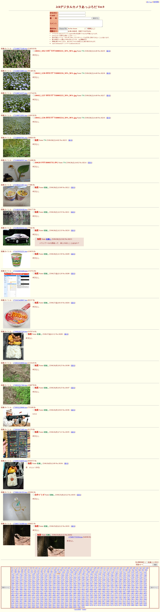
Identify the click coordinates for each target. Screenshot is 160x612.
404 (83, 589)
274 (91, 581)
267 (62, 581)
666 (74, 605)
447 (124, 591)
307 (91, 583)
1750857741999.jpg (20, 523)
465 (62, 593)
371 (83, 587)
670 (91, 605)
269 (70, 581)
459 (37, 593)
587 (21, 601)
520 (17, 597)
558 (37, 599)
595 (54, 601)
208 (91, 578)
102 (63, 572)
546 (124, 597)
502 (79, 595)
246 (112, 580)
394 (41, 589)
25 (85, 568)
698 (70, 607)
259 (29, 581)
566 (70, 599)
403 (79, 589)
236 (70, 580)
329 (46, 585)
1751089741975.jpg (20, 93)
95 (38, 572)
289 (17, 583)
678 (124, 605)
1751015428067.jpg (20, 300)
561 (50, 599)
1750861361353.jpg (20, 492)
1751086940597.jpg (20, 160)
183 (124, 576)
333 (62, 585)
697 (66, 607)
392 (33, 589)
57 (51, 570)
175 (91, 576)
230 (46, 580)
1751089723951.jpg (20, 115)
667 (79, 605)
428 (46, 591)
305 (83, 583)
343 (103, 585)
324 (25, 585)
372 (87, 587)
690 (37, 607)
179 (108, 576)
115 (116, 572)
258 (25, 581)
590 (33, 601)
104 (71, 572)
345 (112, 585)
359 (33, 587)
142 (91, 574)
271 (79, 581)
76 (113, 570)
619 (17, 603)
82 (133, 570)
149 (120, 574)
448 (128, 591)
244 (103, 580)
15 (52, 568)
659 (46, 605)
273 (87, 581)
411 (112, 589)
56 (48, 570)
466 (66, 593)
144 (99, 574)
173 (83, 576)
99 (51, 572)
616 (141, 601)
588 (25, 601)
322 (17, 585)
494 (46, 595)
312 (112, 583)
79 (123, 570)
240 (87, 580)
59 (58, 570)
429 (50, 591)
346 (116, 585)
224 (21, 580)
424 (29, 591)
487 (17, 595)
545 (120, 597)
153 (137, 574)
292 (29, 583)
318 (136, 583)
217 (128, 578)
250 (128, 580)
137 (70, 574)
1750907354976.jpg (20, 461)
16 (56, 568)
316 (128, 583)
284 (132, 581)
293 (33, 583)
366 (62, 587)
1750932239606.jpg (20, 407)
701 (83, 607)
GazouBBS (77, 609)
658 (41, 605)
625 (41, 603)
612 (124, 601)
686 (21, 607)
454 (17, 593)
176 (95, 576)
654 (25, 605)
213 (112, 578)
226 (29, 580)
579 (124, 599)
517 (141, 595)
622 (29, 603)
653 (21, 605)
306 (87, 583)
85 (143, 570)
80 (126, 570)
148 (116, 574)
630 (62, 603)
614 (132, 601)
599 (70, 601)
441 (99, 591)
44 (147, 568)
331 (54, 585)
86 (146, 570)
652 (17, 605)
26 (88, 568)
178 (103, 576)
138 (74, 574)
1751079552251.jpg (20, 251)
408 (99, 589)
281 (120, 581)
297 (50, 583)
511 (116, 595)
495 (50, 595)
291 (25, 583)
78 (120, 570)
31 (105, 568)
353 (145, 585)
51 (32, 570)
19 (65, 568)
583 (141, 599)
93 (32, 572)
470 (83, 593)
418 (141, 589)
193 (29, 578)
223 (17, 580)
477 (112, 593)
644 (120, 603)
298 (54, 583)
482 (132, 593)
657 (37, 605)
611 (120, 601)
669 (87, 605)
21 (72, 568)
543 (112, 597)
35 (118, 568)
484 (141, 593)
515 (132, 595)
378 (112, 587)
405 (87, 589)
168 (62, 576)
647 (132, 603)
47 (19, 570)
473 (95, 593)
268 (66, 581)
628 (54, 603)
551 (145, 597)
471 (87, 593)
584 (145, 599)
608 (108, 601)
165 (50, 576)
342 (99, 585)
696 (62, 607)
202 (66, 578)
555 (25, 599)
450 (137, 591)
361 (41, 587)
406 (91, 589)
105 (76, 572)
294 (37, 583)
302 (70, 583)
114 (112, 572)
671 (95, 605)
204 (74, 578)
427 (41, 591)
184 (128, 576)
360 (37, 587)
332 (58, 585)
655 (29, 605)
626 (46, 603)
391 (29, 589)
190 (17, 578)
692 (46, 607)
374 (95, 587)
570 (87, 599)
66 (81, 570)
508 (103, 595)
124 (17, 574)
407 (95, 589)
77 (117, 570)
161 (33, 576)
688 (29, 607)
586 (17, 601)
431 (58, 591)
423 (25, 591)
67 (84, 570)
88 (15, 572)
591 (37, 601)
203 (70, 578)
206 (83, 578)
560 (46, 599)
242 (95, 580)
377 (108, 587)
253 (141, 580)
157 (17, 576)
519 (12, 597)
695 (58, 607)
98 (48, 572)
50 (28, 570)
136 (66, 574)
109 (92, 572)
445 (116, 591)
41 (137, 568)
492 (37, 595)
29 (98, 568)
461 (46, 593)
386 (145, 587)
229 (41, 580)
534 (74, 597)
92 (28, 572)
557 (33, 599)
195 (37, 578)
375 (99, 587)
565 (66, 599)
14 (49, 568)
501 (74, 595)
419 (145, 589)
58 (55, 570)
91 (25, 572)
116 (120, 572)
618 (12, 603)
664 (66, 605)
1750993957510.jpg (20, 331)
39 (131, 568)
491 (33, 595)
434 (70, 591)
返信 (108, 51)
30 (101, 568)
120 (136, 572)
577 (116, 599)
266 (58, 581)
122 (145, 572)
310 (103, 583)
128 (33, 574)
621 (25, 603)
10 (36, 568)
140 (83, 574)
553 (17, 599)
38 (127, 568)
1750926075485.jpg (20, 429)
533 (70, 597)
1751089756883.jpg (20, 71)
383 (132, 587)
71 (97, 570)
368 (70, 587)
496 (54, 595)
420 (12, 591)
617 (145, 601)
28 (95, 568)
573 (99, 599)
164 (46, 576)
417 (136, 589)
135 (62, 574)
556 (29, 599)
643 (116, 603)
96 (42, 572)
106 (80, 572)
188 (145, 576)
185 (132, 576)
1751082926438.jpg (20, 209)
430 (54, 591)
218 (132, 578)
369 (74, 587)
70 (94, 570)
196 (41, 578)
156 (12, 576)
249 (124, 580)
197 (46, 578)
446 (120, 591)
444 (112, 591)
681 (137, 605)
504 (87, 595)
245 (108, 580)
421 (17, 591)
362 (46, 587)
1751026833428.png (20, 271)
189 (12, 578)
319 (141, 583)
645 (124, 603)
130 (41, 574)
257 (21, 581)
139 (79, 574)
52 (35, 570)
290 (21, 583)
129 (37, 574)
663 (62, 605)
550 (141, 597)
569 (83, 599)
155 (145, 574)
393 (37, 589)
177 (99, 576)
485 (145, 593)
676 (116, 605)
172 (79, 576)
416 (132, 589)
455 (21, 593)
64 (74, 570)
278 (108, 581)
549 (137, 597)
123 (12, 574)
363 (50, 587)
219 (136, 578)
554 (21, 599)
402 (74, 589)
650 (145, 603)
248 (120, 580)
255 (12, 581)
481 (128, 593)
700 (79, 607)
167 (58, 576)
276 (99, 581)
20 (69, 568)
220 (141, 578)
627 (50, 603)
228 (37, 580)
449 (132, 591)
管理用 (156, 2)
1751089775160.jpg (20, 49)
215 (120, 578)
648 (137, 603)
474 (99, 593)
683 (145, 605)
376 (103, 587)
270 (74, 581)
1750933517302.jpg (20, 385)
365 (58, 587)
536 (83, 597)
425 (33, 591)
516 (136, 595)
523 (29, 597)
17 (59, 568)
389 (21, 589)
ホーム (149, 2)
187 (141, 576)
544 (116, 597)
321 (12, 585)
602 (83, 601)
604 (91, 601)
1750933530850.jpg (20, 363)
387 (12, 589)
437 (83, 591)
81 (130, 570)
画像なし (90, 28)
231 (50, 580)
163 (41, 576)
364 (54, 587)
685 (17, 607)
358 (29, 587)
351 (137, 585)
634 (79, 603)
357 (25, 587)
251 (132, 580)
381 (124, 587)
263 (46, 581)
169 (66, 576)
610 (116, 601)
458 (33, 593)
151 (128, 574)
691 (41, 607)
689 (33, 607)
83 (136, 570)
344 (108, 585)
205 (79, 578)
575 (108, 599)
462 (50, 593)
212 (107, 578)
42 (140, 568)
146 (108, 574)
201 (62, 578)
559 (41, 599)
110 (96, 572)
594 (50, 601)
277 (103, 581)
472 (91, 593)
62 (68, 570)
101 (59, 572)
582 (137, 599)
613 (128, 601)
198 (50, 578)
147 (112, 574)
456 (25, 593)
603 (87, 601)
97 (45, 572)
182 (120, 576)
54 (42, 570)
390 (25, 589)
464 (58, 593)
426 (37, 591)
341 (95, 585)
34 (114, 568)
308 (95, 583)
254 (145, 580)
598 (66, 601)
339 (87, 585)
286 (141, 581)
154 (141, 574)
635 (83, 603)
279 (112, 581)
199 (54, 578)
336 (74, 585)
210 (99, 578)
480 (124, 593)
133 (54, 574)
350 (132, 585)
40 (134, 568)
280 (116, 581)
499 (66, 595)
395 (46, 589)
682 (141, 605)
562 (54, 599)
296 (46, 583)
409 (103, 589)
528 (50, 597)
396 (50, 589)
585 (12, 601)
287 (145, 581)
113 (108, 572)
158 (21, 576)
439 (91, 591)
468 (74, 593)
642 (112, 603)
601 (79, 601)
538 (91, 597)
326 (33, 585)
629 (58, 603)
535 (79, 597)
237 (74, 580)
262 (41, 581)
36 (121, 568)
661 (54, 605)
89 (19, 572)
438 (87, 591)
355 (17, 587)
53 (38, 570)
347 (120, 585)
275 (95, 581)
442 (103, 591)
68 (87, 570)
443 (108, 591)
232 (54, 580)
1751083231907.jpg (20, 185)
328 (41, 585)
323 (21, 585)
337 (79, 585)
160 (29, 576)
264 (50, 581)
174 (87, 576)
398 (58, 589)
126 (25, 574)
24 (82, 568)
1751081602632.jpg (20, 228)
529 (54, 597)
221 (145, 578)
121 (141, 572)
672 (99, 605)
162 (37, 576)
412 (116, 589)
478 (116, 593)
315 (124, 583)
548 (132, 597)
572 (95, 599)
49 (25, 570)
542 (108, 597)
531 (62, 597)
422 (21, 591)
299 (58, 583)
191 (21, 578)
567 (74, 599)
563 (58, 599)
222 (12, 580)
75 (110, 570)
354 (12, 587)
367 (66, 587)
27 (92, 568)
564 (62, 599)
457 (29, 593)
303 (74, 583)
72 (100, 570)
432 (62, 591)
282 (124, 581)
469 (79, 593)
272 (83, 581)
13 (46, 568)
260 (33, 581)
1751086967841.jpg (20, 138)
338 (83, 585)
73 (104, 570)
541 (103, 597)
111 (100, 572)
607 (103, 601)
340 (91, 585)
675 (112, 605)
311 (108, 583)
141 (87, 574)
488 (21, 595)
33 (111, 568)
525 (37, 597)
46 (15, 570)
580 (128, 599)
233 (58, 580)
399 (62, 589)
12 (43, 568)
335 (70, 585)
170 (70, 576)
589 (29, 601)
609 (112, 601)
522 (25, 597)
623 (33, 603)
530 (58, 597)
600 (74, 601)
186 (137, 576)
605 (95, 601)
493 (41, 595)
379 (116, 587)
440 (95, 591)
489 (25, 595)
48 (22, 570)
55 (45, 570)
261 (37, 581)
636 (87, 603)
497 (58, 595)
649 (141, 603)
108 (88, 572)
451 (141, 591)
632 (70, 603)
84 (140, 570)
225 (25, 580)
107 (84, 572)
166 (54, 576)
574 (103, 599)
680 (132, 605)
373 (91, 587)
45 (12, 570)
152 (132, 574)
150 (124, 574)
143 (95, 574)
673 (103, 605)
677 (120, 605)
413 (120, 589)
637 (91, 603)
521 (21, 597)
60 (61, 570)
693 (50, 607)
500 (70, 595)
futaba (84, 609)
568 (79, 599)
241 (91, 580)
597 (62, 601)
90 (22, 572)
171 (74, 576)
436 (79, 591)
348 (124, 585)
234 (62, 580)
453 (12, 593)
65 (77, 570)
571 (91, 599)
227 (33, 580)
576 (112, 599)
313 (116, 583)
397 (54, 589)
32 (108, 568)
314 (120, 583)
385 (141, 587)
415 (128, 589)
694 (54, 607)
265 (54, 581)
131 (46, 574)
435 (74, 591)
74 (107, 570)
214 (116, 578)
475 (103, 593)
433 (66, 591)
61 (64, 570)
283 (128, 581)
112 (104, 572)
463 (54, 593)
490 (29, 595)
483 (137, 593)
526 (41, 597)
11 (39, 568)
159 (25, 576)
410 (108, 589)
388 (17, 589)
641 (108, 603)
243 (99, 580)
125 (21, 574)
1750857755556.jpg (75, 537)
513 (124, 595)
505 (91, 595)
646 (128, 603)
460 (41, 593)
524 (33, 597)
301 (66, 583)
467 (70, 593)
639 (99, 603)
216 (124, 578)
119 (132, 572)
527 (46, 597)
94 (35, 572)
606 (99, 601)
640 (103, 603)
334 (66, 585)
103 (67, 572)
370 (79, 587)
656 (33, 605)
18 (62, 568)
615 (136, 601)
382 (128, 587)
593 (46, 601)
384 (137, 587)
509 (108, 595)
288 (12, 583)
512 (120, 595)
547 (128, 597)
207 (87, 578)
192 (25, 578)
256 (17, 581)
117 (124, 572)
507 (99, 595)
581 (132, 599)
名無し (48, 239)
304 (79, 583)
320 (145, 583)
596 (58, 601)
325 (29, 585)
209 (95, 578)
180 (112, 576)
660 (50, 605)
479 (120, 593)
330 (50, 585)
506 (95, 595)
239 (83, 580)
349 (128, 585)
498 (62, 595)
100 (55, 572)
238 (79, 580)
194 (33, 578)
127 (29, 574)
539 (95, 597)
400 (66, 589)
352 (141, 585)
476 (108, 593)
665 (70, 605)
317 (132, 583)
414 (124, 589)
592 (41, 601)
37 (124, 568)
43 (144, 568)
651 (12, 605)
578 (120, 599)
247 (116, 580)
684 (12, 607)
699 (74, 607)
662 (58, 605)
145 (103, 574)
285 (137, 581)
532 (66, 597)
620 (21, 603)
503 (83, 595)
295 (41, 583)
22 (75, 568)
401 (70, 589)
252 (137, 580)
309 (99, 583)
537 (87, 597)
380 (120, 587)
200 (58, 578)
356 (21, 587)
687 (25, 607)
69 (91, 570)
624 (37, 603)
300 (62, 583)
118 (128, 572)
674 (108, 605)
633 (74, 603)
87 (12, 572)
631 (66, 603)
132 (50, 574)
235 (66, 580)
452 (145, 591)
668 (83, 605)
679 (128, 605)
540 (99, 597)
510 (112, 595)
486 (12, 595)
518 (145, 595)
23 (78, 568)
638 (95, 603)
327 (37, 585)
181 (116, 576)
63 (71, 570)
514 (128, 595)
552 (12, 599)
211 (103, 578)
